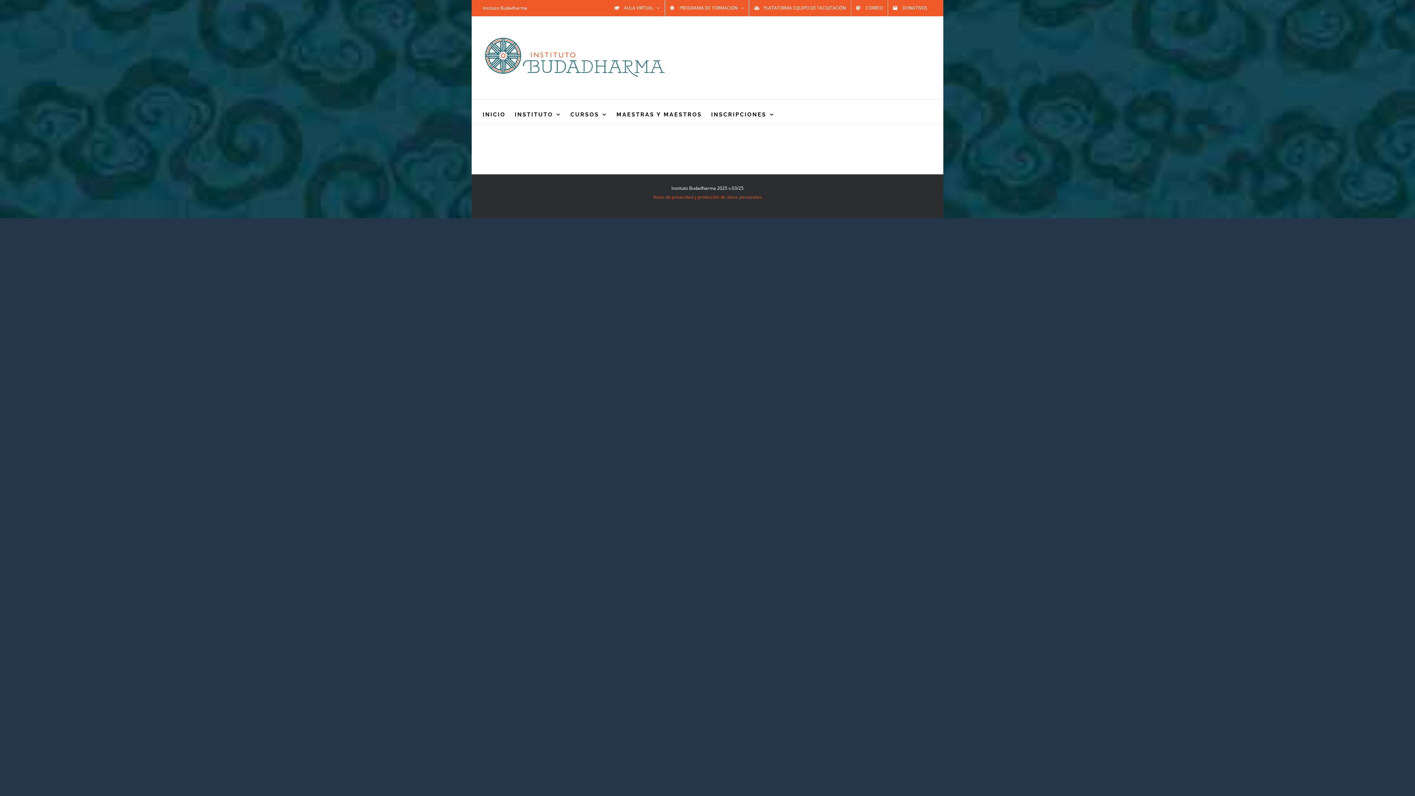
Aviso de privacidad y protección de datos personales (707, 197)
